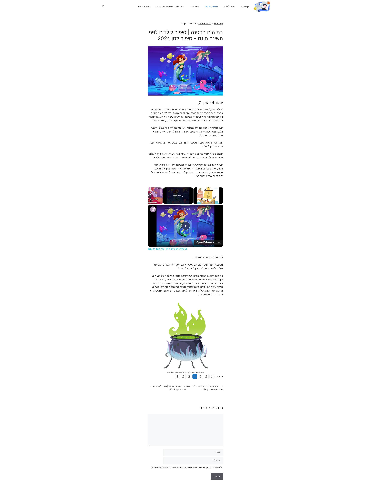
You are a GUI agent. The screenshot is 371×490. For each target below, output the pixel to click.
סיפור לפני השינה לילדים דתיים (170, 6)
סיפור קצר (195, 6)
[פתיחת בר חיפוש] (103, 6)
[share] (154, 207)
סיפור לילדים (229, 6)
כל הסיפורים (205, 23)
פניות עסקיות (144, 6)
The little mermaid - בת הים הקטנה (186, 209)
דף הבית (245, 6)
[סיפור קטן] (261, 6)
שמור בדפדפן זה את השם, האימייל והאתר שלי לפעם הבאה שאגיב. (185, 467)
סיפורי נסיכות (211, 6)
